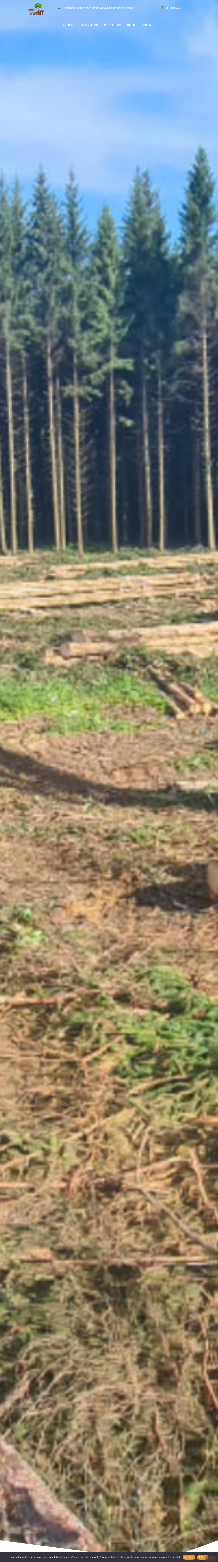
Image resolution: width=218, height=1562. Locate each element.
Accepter (189, 1557)
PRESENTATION (89, 25)
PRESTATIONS (112, 25)
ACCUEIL (68, 25)
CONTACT (149, 25)
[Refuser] (210, 1558)
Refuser (203, 1557)
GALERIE (132, 25)
